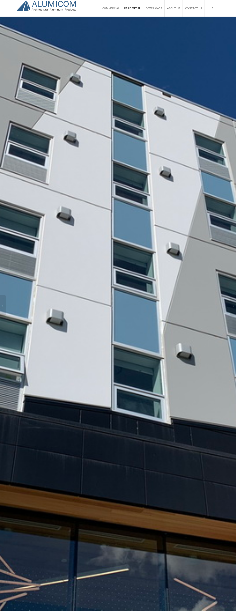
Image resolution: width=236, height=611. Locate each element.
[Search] (212, 8)
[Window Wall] (3, 305)
